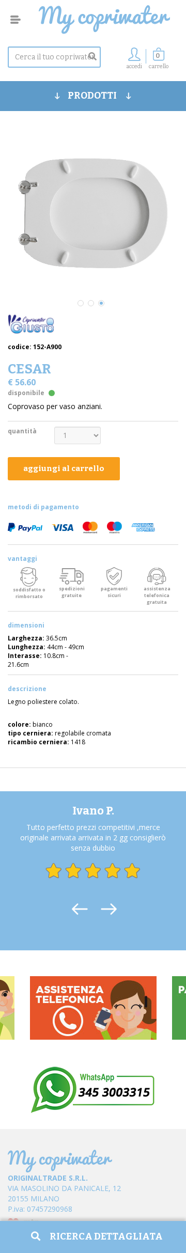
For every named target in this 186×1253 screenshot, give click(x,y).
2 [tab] (91, 303)
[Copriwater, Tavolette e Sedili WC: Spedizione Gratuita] (105, 19)
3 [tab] (101, 303)
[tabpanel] (93, 212)
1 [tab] (81, 303)
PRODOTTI (93, 95)
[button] (158, 61)
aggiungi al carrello (63, 468)
